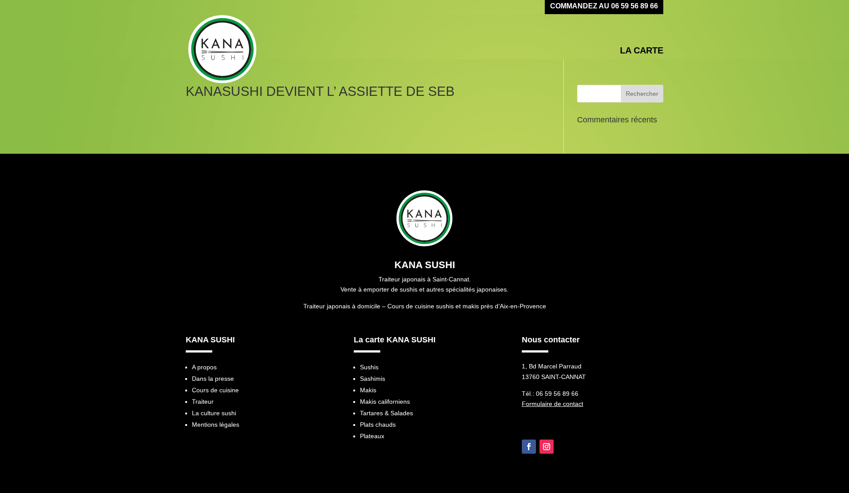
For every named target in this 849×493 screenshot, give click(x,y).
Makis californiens (385, 401)
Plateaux (372, 436)
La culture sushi (214, 413)
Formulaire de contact (552, 403)
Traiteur (203, 401)
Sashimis (372, 378)
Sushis (369, 367)
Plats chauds (378, 424)
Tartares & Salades (386, 413)
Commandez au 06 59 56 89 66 (604, 7)
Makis (368, 390)
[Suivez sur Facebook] (529, 447)
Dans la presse (213, 378)
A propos (204, 367)
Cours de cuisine (215, 390)
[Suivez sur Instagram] (546, 447)
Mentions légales (215, 424)
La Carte (641, 50)
